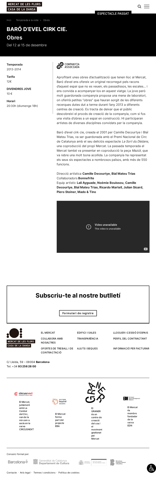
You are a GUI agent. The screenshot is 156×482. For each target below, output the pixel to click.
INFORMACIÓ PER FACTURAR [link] (131, 348)
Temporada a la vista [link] (27, 20)
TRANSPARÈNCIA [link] (87, 338)
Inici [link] (9, 20)
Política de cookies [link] (68, 472)
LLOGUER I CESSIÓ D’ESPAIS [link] (130, 332)
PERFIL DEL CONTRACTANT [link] (130, 338)
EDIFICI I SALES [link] (86, 332)
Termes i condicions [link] (44, 472)
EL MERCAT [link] (48, 332)
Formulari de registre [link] (78, 313)
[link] (151, 468)
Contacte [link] (12, 472)
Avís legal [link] (25, 472)
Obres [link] (46, 20)
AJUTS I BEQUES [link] (87, 348)
